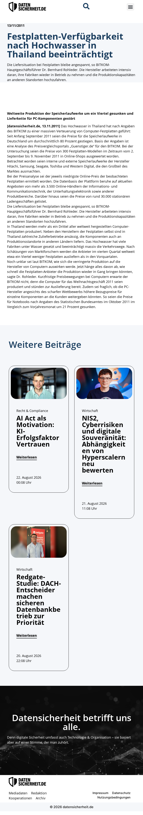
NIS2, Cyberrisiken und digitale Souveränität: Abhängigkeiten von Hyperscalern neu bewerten (104, 444)
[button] (130, 7)
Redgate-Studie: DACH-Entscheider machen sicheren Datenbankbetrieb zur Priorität (38, 599)
